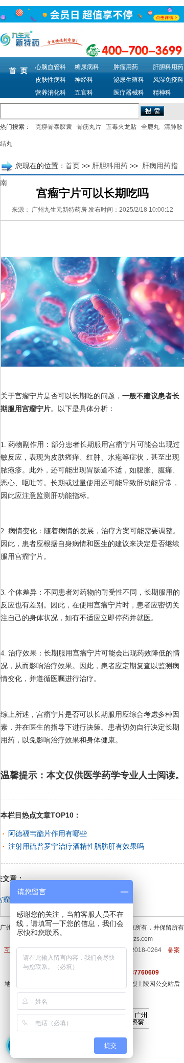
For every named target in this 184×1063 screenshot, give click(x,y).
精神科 (162, 92)
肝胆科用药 (168, 67)
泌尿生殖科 (128, 79)
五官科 (84, 92)
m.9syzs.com (135, 938)
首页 (72, 166)
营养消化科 (50, 92)
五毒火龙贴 (121, 126)
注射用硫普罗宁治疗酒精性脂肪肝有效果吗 (76, 846)
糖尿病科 (87, 67)
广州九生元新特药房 (59, 209)
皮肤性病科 (50, 79)
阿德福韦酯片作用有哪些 (47, 833)
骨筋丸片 (89, 126)
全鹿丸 (150, 126)
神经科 (84, 79)
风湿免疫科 (168, 79)
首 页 (18, 70)
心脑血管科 (50, 67)
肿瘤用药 (125, 67)
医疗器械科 (128, 92)
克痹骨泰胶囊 (53, 126)
